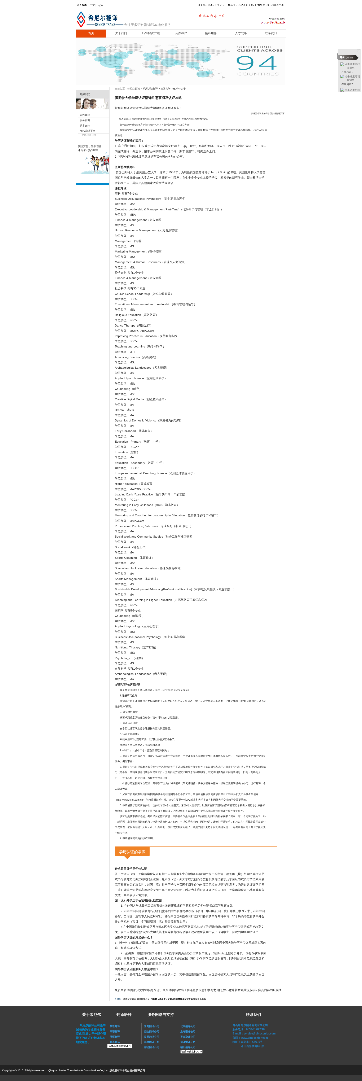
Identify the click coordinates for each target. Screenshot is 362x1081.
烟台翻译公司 (150, 1031)
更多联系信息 (89, 135)
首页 (91, 33)
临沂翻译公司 (187, 1047)
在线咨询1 (347, 71)
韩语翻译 (114, 1042)
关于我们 (121, 33)
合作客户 (181, 33)
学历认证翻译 (150, 88)
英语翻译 (113, 1026)
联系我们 (271, 33)
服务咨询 (85, 120)
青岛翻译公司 (143, 999)
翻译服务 (211, 33)
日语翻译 (113, 1031)
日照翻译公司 (150, 1036)
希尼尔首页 (133, 88)
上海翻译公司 (187, 1031)
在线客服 (85, 115)
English (100, 5)
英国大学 (165, 88)
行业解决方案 (151, 33)
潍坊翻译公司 (150, 1047)
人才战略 (241, 33)
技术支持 (85, 125)
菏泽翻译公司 (187, 1042)
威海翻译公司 (150, 1042)
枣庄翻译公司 (187, 1036)
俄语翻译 (113, 1036)
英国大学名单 (199, 999)
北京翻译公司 (187, 1026)
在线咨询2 (347, 84)
